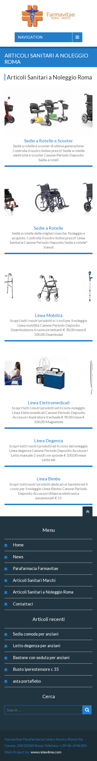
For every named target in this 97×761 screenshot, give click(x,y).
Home (18, 544)
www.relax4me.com (46, 752)
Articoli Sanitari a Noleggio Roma (43, 591)
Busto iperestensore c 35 (36, 669)
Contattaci (23, 603)
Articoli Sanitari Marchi (34, 580)
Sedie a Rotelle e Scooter (48, 140)
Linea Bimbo (48, 478)
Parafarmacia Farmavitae (35, 568)
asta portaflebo (27, 681)
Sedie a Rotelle (48, 228)
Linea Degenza (48, 440)
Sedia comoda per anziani (35, 633)
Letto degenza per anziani (36, 645)
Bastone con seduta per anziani (41, 657)
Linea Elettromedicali (48, 402)
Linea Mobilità (48, 315)
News (18, 556)
